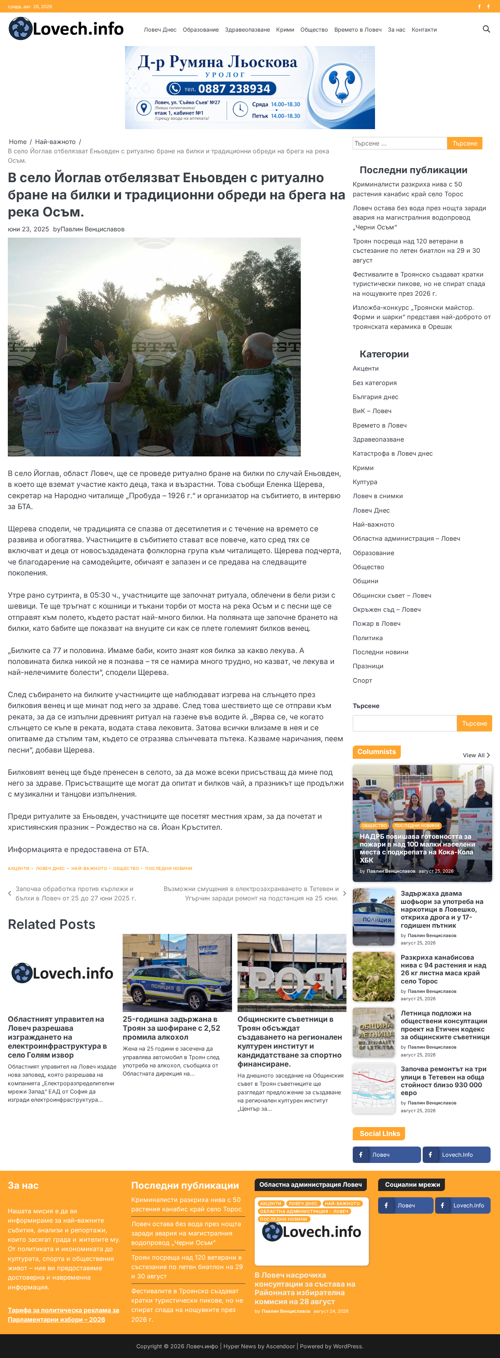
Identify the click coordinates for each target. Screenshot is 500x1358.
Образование (201, 29)
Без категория (375, 383)
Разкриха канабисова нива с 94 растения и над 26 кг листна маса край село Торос (443, 969)
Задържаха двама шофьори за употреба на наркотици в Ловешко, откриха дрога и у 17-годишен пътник (442, 909)
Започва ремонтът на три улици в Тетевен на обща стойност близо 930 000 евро (444, 1081)
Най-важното (89, 868)
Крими (285, 29)
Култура (365, 482)
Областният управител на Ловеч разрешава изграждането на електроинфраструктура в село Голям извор (57, 1037)
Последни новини (169, 868)
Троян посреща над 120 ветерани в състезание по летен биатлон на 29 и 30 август (416, 250)
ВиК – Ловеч (372, 411)
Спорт (362, 680)
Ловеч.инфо (202, 1346)
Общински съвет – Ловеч (392, 595)
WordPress (347, 1346)
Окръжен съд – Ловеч (387, 609)
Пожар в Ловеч (376, 624)
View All (474, 755)
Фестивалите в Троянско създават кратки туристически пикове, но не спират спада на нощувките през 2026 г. (419, 283)
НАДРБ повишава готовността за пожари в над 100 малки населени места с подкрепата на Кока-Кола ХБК (417, 848)
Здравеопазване (247, 29)
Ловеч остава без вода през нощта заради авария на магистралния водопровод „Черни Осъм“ (419, 217)
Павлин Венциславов (93, 229)
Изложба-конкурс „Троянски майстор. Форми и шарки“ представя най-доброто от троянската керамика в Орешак (422, 317)
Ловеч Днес (160, 29)
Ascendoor (280, 1346)
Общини (366, 581)
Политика (368, 638)
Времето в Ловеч (358, 29)
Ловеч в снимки (378, 496)
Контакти (424, 29)
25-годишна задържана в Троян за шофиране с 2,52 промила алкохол (171, 1028)
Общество (314, 29)
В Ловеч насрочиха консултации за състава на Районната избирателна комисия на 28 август (305, 1288)
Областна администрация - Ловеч (304, 1211)
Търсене (366, 706)
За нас (396, 29)
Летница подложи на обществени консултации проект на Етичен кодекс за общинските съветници (445, 1025)
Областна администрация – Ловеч (406, 539)
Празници (368, 666)
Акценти (19, 868)
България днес (375, 397)
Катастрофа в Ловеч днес (393, 453)
